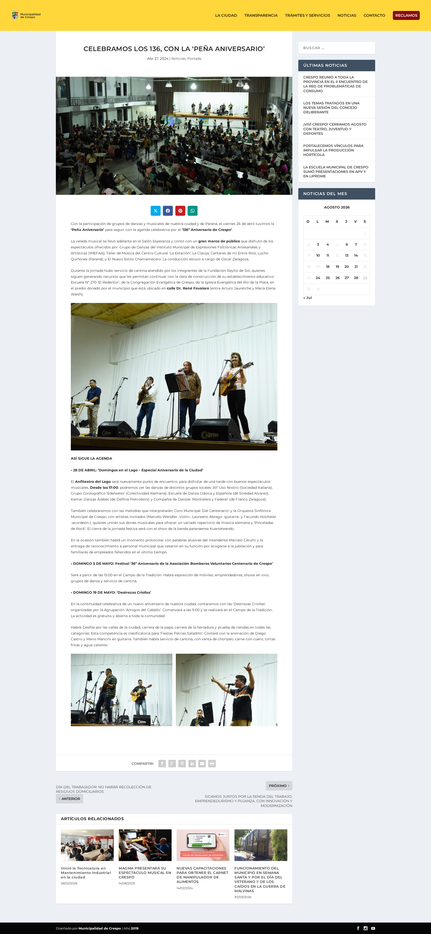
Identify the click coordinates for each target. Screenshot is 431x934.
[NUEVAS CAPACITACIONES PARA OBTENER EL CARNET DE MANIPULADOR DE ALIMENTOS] (203, 845)
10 (318, 255)
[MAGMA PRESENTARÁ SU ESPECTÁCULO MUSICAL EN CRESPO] (145, 845)
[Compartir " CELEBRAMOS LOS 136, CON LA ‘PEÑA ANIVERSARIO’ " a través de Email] (202, 764)
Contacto (374, 15)
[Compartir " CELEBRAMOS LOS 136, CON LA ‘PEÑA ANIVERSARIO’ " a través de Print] (212, 764)
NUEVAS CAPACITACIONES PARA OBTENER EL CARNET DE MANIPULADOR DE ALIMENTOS (202, 875)
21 (356, 266)
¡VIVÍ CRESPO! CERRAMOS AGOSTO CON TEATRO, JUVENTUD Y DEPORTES (334, 129)
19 (337, 266)
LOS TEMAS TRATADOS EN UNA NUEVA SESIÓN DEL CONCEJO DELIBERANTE (331, 107)
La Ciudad (226, 15)
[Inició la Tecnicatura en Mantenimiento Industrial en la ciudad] (87, 845)
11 (327, 255)
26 (337, 278)
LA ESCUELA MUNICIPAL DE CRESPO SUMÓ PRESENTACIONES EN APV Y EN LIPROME (335, 171)
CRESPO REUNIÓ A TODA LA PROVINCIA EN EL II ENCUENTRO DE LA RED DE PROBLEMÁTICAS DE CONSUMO (335, 84)
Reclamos (406, 15)
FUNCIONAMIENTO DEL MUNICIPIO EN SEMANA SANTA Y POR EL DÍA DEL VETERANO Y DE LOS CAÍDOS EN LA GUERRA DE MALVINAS (259, 879)
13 (346, 255)
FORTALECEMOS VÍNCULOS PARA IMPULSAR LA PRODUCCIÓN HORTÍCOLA (333, 150)
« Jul (307, 297)
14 (356, 255)
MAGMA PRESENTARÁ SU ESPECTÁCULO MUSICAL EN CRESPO (145, 872)
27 (347, 278)
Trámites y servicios (307, 15)
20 (346, 266)
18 (327, 266)
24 (318, 278)
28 (356, 278)
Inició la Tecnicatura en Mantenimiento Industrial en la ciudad (86, 872)
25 (328, 278)
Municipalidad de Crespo (100, 928)
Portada (194, 58)
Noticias (346, 15)
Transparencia (261, 15)
